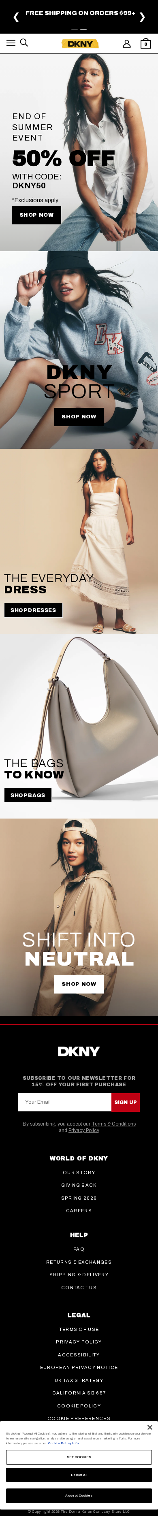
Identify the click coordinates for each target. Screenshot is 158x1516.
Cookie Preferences (79, 1418)
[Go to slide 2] (83, 29)
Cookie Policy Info (63, 1443)
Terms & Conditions (114, 1124)
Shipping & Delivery (79, 1274)
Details (106, 15)
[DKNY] (80, 44)
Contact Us (79, 1287)
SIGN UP (125, 1102)
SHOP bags (28, 795)
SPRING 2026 (79, 1198)
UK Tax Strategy (79, 1380)
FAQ (79, 1249)
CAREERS (79, 1210)
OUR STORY (79, 1172)
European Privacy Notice (79, 1367)
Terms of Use (79, 1329)
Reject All (79, 1475)
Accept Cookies (78, 1495)
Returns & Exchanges (79, 1262)
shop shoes (123, 21)
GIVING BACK (79, 1185)
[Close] (150, 1427)
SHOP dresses (33, 610)
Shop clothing (39, 21)
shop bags (84, 21)
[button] (10, 44)
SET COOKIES (79, 1457)
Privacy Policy (83, 1130)
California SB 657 (79, 1392)
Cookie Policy (79, 1405)
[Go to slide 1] (74, 29)
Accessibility (79, 1354)
